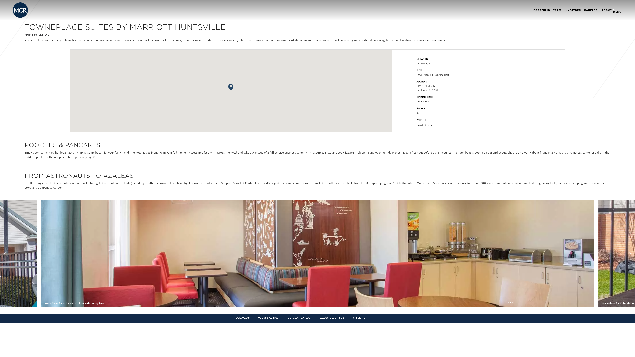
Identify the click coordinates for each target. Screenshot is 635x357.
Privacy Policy (299, 318)
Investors (573, 10)
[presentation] (7, 253)
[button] (508, 302)
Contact (243, 318)
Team (557, 10)
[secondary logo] (20, 10)
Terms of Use (268, 318)
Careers (591, 10)
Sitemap (359, 318)
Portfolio (541, 10)
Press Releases (331, 318)
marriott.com (424, 125)
